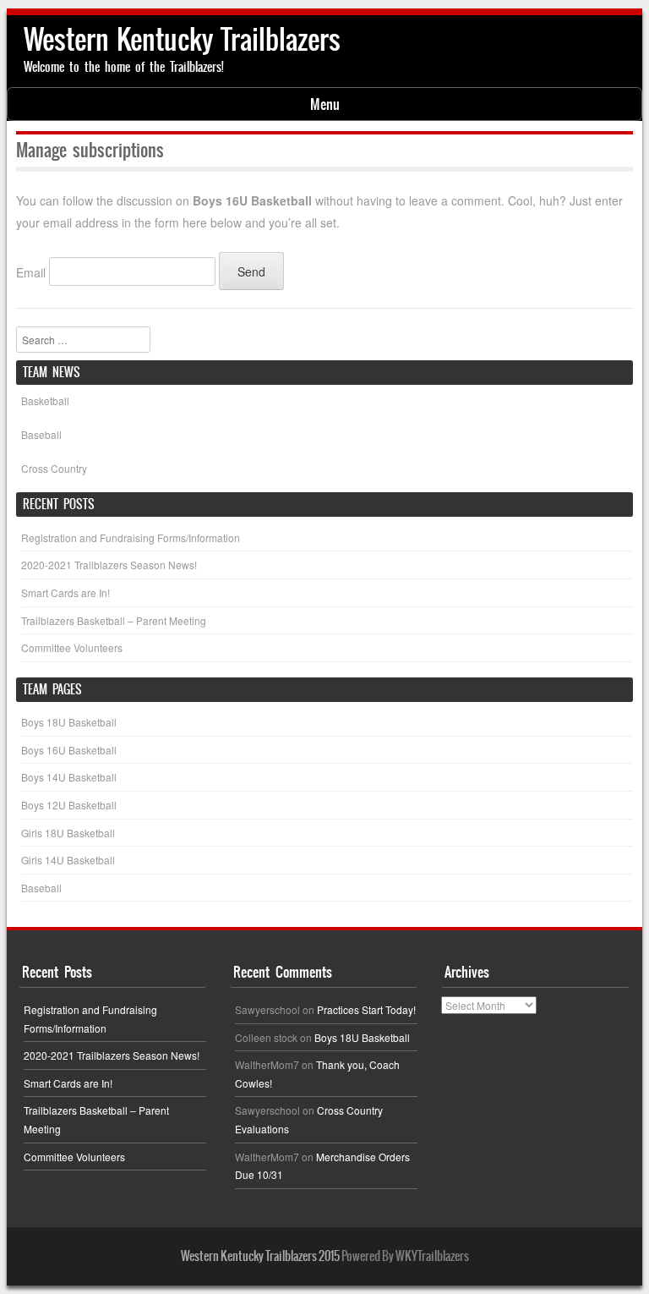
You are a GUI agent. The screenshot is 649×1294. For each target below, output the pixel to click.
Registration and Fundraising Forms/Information (130, 537)
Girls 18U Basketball (68, 832)
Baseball (41, 434)
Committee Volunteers (72, 647)
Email (31, 271)
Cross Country (54, 468)
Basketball (45, 400)
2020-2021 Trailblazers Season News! (109, 564)
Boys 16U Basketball (69, 750)
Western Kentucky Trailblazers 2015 (260, 1256)
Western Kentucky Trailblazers (182, 39)
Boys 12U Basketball (69, 805)
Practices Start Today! (366, 1009)
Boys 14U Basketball (69, 777)
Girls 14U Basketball (68, 860)
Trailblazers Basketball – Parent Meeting (113, 620)
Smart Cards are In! (65, 592)
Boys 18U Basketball (69, 722)
